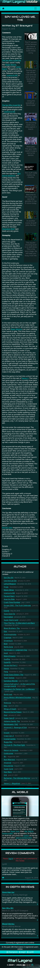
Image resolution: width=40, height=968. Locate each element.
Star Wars (8, 772)
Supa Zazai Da (9, 614)
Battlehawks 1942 (11, 724)
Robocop (7, 703)
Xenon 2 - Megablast (12, 783)
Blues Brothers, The (12, 628)
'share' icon (14, 831)
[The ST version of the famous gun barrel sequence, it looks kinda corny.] (31, 36)
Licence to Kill (9, 593)
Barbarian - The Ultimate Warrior (17, 778)
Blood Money (8, 924)
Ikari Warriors (9, 759)
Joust (6, 653)
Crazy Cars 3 (9, 736)
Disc (5, 706)
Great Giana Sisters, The (13, 674)
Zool (5, 715)
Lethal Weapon (10, 584)
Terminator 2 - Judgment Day (15, 650)
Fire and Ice (8, 766)
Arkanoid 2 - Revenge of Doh (15, 727)
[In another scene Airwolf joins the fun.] (31, 215)
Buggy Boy (8, 742)
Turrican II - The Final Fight (14, 745)
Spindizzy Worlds (11, 681)
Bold (5, 644)
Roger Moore (10, 64)
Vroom (6, 733)
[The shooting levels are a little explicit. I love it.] (31, 117)
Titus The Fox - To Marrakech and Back (19, 623)
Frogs (6, 587)
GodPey (7, 659)
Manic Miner (9, 590)
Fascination (8, 617)
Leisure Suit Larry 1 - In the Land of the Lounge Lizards (19, 685)
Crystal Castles (10, 739)
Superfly (7, 662)
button (26, 835)
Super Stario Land (11, 620)
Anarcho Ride (9, 599)
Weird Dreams (9, 656)
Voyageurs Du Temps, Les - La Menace (19, 689)
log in (11, 858)
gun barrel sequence (11, 174)
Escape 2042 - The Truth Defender (17, 605)
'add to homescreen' (24, 837)
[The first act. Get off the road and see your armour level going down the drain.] (31, 65)
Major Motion (16, 329)
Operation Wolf (8, 229)
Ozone (6, 610)
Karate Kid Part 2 (10, 665)
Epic (5, 631)
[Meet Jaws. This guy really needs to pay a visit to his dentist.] (31, 141)
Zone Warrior (8, 892)
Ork (5, 775)
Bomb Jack (8, 694)
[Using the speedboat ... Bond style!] (31, 95)
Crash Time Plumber (12, 602)
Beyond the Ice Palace (12, 712)
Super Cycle (8, 769)
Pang (6, 671)
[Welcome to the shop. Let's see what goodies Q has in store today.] (31, 189)
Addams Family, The (12, 721)
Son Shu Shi (8, 577)
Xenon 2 (25, 378)
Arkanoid (7, 762)
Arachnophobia (10, 634)
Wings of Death (10, 709)
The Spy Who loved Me (11, 105)
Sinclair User (7, 527)
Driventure (8, 640)
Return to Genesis (11, 750)
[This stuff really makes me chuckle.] (31, 167)
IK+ (5, 756)
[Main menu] (36, 8)
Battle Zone (8, 647)
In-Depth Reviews (20, 887)
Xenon (6, 668)
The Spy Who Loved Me (11, 60)
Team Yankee (9, 678)
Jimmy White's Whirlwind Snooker (17, 697)
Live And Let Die (10, 581)
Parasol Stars (9, 596)
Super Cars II (9, 718)
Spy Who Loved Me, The (20, 18)
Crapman (7, 637)
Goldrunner (8, 753)
